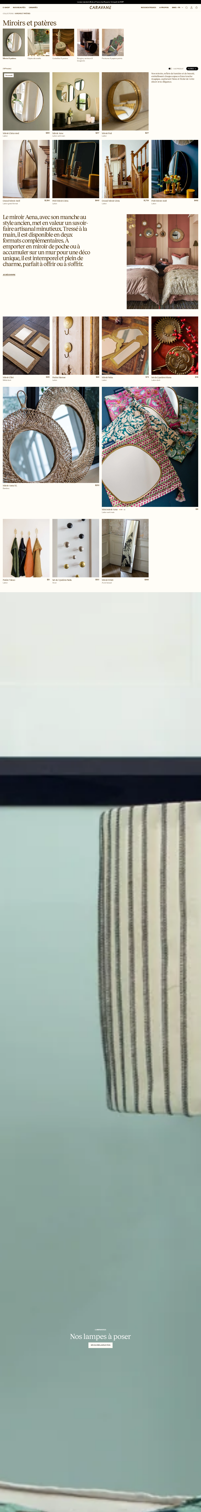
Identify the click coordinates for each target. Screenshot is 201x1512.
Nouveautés (19, 7)
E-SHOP (6, 7)
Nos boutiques (148, 7)
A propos (164, 7)
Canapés (33, 7)
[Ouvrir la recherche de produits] (186, 7)
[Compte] (191, 7)
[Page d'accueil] (100, 7)
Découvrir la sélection (100, 1345)
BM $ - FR (176, 7)
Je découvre (9, 275)
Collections (8, 13)
